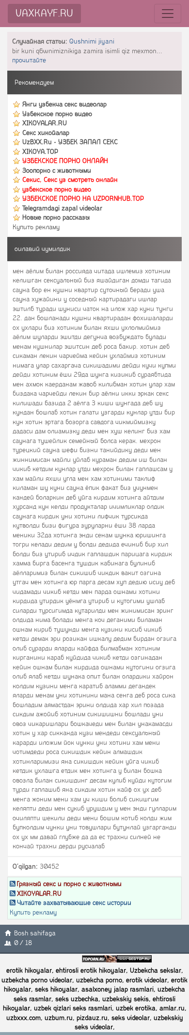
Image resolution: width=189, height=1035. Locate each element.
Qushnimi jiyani (91, 41)
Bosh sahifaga (35, 933)
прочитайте (29, 60)
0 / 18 (23, 942)
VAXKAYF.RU (44, 13)
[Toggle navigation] (167, 13)
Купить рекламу (36, 227)
